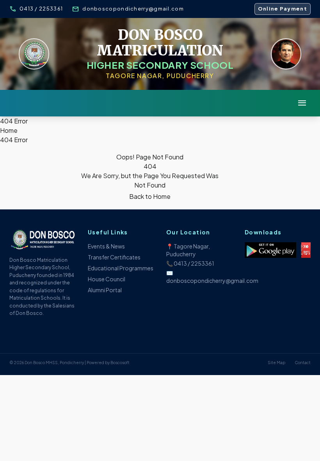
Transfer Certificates (114, 257)
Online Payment (282, 8)
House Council (106, 278)
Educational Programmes (120, 268)
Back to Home (150, 196)
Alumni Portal (105, 289)
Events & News (106, 246)
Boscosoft (120, 362)
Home (9, 130)
